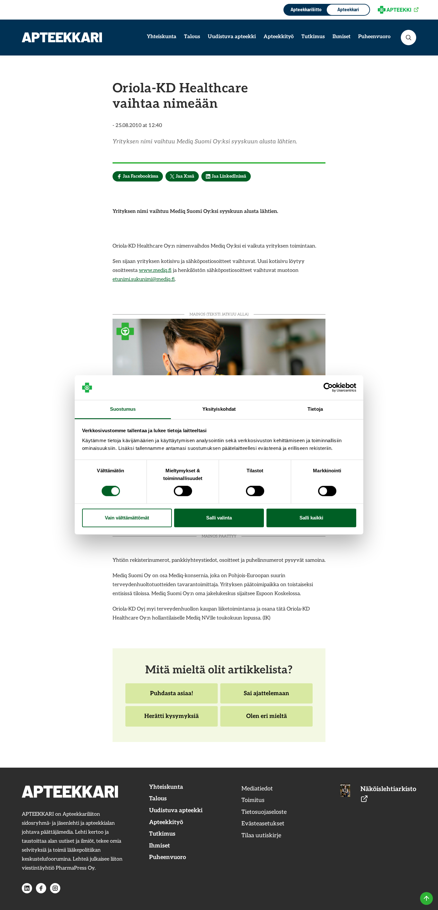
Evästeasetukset (262, 823)
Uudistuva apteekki (232, 37)
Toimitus (253, 800)
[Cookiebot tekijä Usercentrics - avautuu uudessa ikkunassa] (328, 387)
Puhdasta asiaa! (171, 697)
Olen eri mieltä (266, 719)
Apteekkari (348, 9)
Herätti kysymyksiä (171, 719)
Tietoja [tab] (315, 409)
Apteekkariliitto (305, 9)
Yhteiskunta (161, 37)
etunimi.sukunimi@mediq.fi (144, 279)
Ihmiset (341, 37)
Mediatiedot (257, 788)
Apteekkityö (279, 37)
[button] (408, 37)
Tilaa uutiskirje (261, 835)
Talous (192, 37)
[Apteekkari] (62, 37)
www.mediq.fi (155, 270)
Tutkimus (313, 37)
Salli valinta (219, 517)
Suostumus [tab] (123, 409)
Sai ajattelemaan (266, 697)
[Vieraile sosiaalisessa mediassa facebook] (41, 888)
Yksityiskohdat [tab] (219, 409)
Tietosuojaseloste (264, 812)
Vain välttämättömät (127, 517)
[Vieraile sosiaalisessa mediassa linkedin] (27, 888)
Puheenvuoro (374, 37)
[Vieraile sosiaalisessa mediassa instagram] (55, 888)
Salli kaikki (311, 517)
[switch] (183, 491)
